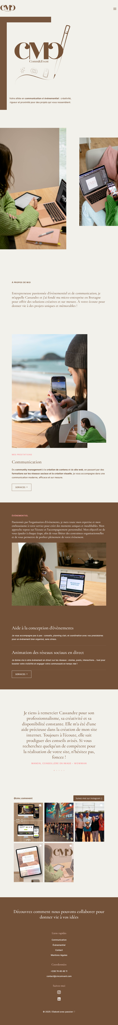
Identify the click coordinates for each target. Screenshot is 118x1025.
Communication (59, 940)
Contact (59, 950)
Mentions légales (59, 955)
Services (20, 487)
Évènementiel (59, 945)
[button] (28, 822)
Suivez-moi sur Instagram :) (89, 798)
